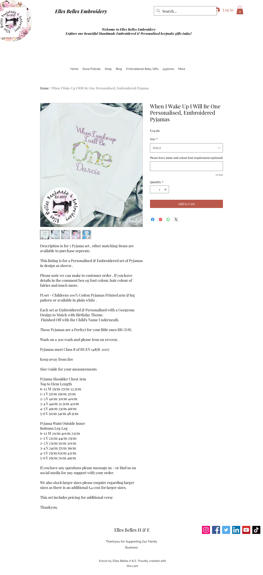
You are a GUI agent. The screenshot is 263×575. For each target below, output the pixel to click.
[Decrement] (153, 189)
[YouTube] (246, 530)
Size (154, 139)
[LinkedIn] (236, 530)
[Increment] (165, 189)
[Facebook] (216, 530)
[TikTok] (256, 530)
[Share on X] (176, 219)
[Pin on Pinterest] (160, 219)
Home (44, 88)
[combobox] (186, 147)
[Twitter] (226, 530)
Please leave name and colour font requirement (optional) (186, 158)
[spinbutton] (159, 189)
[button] (239, 10)
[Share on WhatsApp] (168, 219)
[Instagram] (206, 530)
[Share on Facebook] (152, 219)
